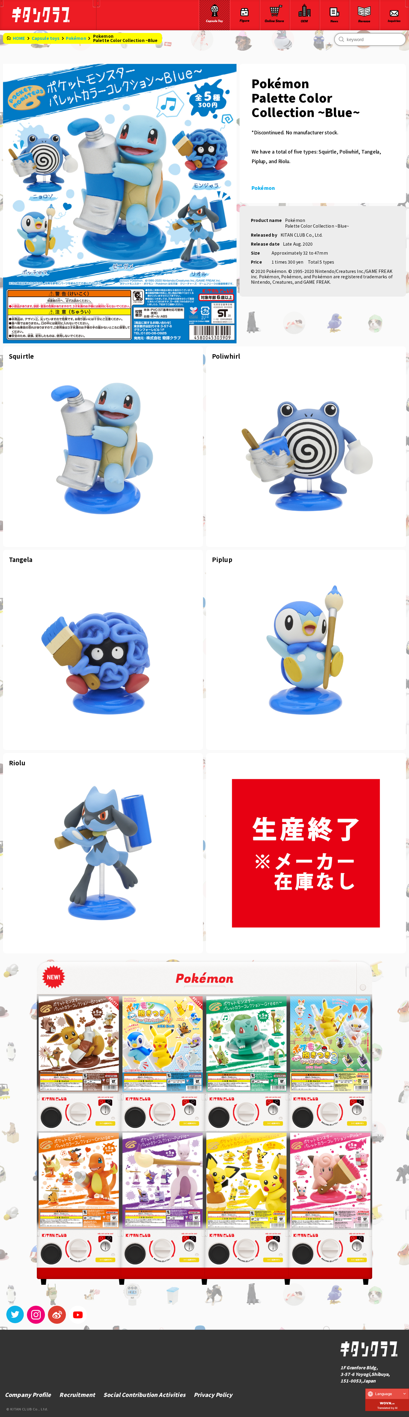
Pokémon (76, 38)
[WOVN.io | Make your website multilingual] (387, 1402)
